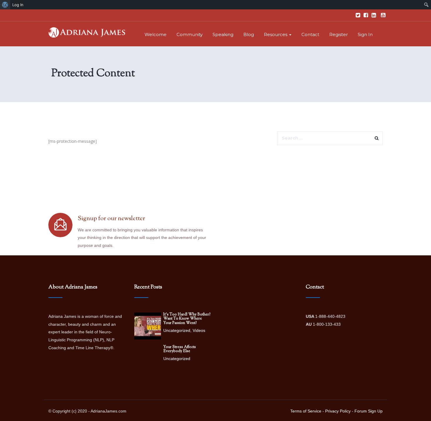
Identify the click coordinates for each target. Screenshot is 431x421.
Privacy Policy (338, 411)
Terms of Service (305, 411)
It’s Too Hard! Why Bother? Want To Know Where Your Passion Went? (187, 319)
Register (338, 34)
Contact (310, 34)
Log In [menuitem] (17, 4)
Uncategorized (176, 330)
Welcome (156, 34)
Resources (276, 34)
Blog (248, 34)
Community (190, 34)
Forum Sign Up (368, 411)
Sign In (365, 34)
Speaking (223, 34)
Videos (199, 330)
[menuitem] (5, 4)
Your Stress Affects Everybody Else (179, 349)
